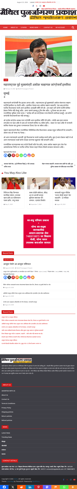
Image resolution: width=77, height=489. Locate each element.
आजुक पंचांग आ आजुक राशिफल (17, 264)
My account (60, 27)
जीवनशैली (4, 446)
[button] (39, 27)
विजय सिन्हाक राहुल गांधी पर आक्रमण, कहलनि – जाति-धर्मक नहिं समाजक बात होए (22, 333)
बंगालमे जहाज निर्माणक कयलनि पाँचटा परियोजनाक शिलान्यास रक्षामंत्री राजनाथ (21, 337)
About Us (14, 27)
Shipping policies (7, 412)
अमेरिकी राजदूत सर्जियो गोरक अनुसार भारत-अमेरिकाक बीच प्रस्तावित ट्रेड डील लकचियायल (26, 293)
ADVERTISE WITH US (8, 391)
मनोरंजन (4, 450)
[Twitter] (25, 155)
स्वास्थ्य (3, 454)
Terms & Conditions (8, 403)
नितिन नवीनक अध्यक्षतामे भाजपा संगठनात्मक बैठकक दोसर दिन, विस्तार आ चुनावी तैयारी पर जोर (27, 285)
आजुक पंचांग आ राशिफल (8, 259)
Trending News (7, 437)
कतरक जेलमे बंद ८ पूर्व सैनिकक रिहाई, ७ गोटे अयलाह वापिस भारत (19, 165)
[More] (33, 155)
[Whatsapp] (21, 155)
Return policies (7, 416)
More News (34, 27)
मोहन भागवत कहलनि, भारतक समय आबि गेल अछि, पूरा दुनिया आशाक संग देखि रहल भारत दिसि (57, 165)
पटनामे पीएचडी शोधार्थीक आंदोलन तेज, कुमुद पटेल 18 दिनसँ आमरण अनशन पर (21, 343)
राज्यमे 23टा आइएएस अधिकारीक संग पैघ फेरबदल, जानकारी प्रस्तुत (45, 3)
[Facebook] (5, 155)
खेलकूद (3, 441)
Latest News (6, 433)
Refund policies (7, 420)
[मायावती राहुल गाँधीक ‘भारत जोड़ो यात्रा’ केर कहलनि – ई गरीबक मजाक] (64, 179)
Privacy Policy (6, 408)
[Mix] (17, 155)
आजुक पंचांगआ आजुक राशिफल (9, 340)
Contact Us (48, 27)
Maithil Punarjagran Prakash (26, 89)
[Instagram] (29, 155)
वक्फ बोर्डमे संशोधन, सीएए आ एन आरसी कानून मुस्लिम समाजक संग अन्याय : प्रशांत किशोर (38, 196)
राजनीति (5, 80)
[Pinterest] (13, 155)
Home (5, 27)
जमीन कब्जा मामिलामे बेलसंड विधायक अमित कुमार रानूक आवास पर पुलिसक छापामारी (22, 330)
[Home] (38, 9)
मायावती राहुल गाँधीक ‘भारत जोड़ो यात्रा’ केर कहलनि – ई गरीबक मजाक (63, 196)
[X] (9, 155)
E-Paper (24, 27)
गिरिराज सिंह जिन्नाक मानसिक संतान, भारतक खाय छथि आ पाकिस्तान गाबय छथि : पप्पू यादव (12, 196)
